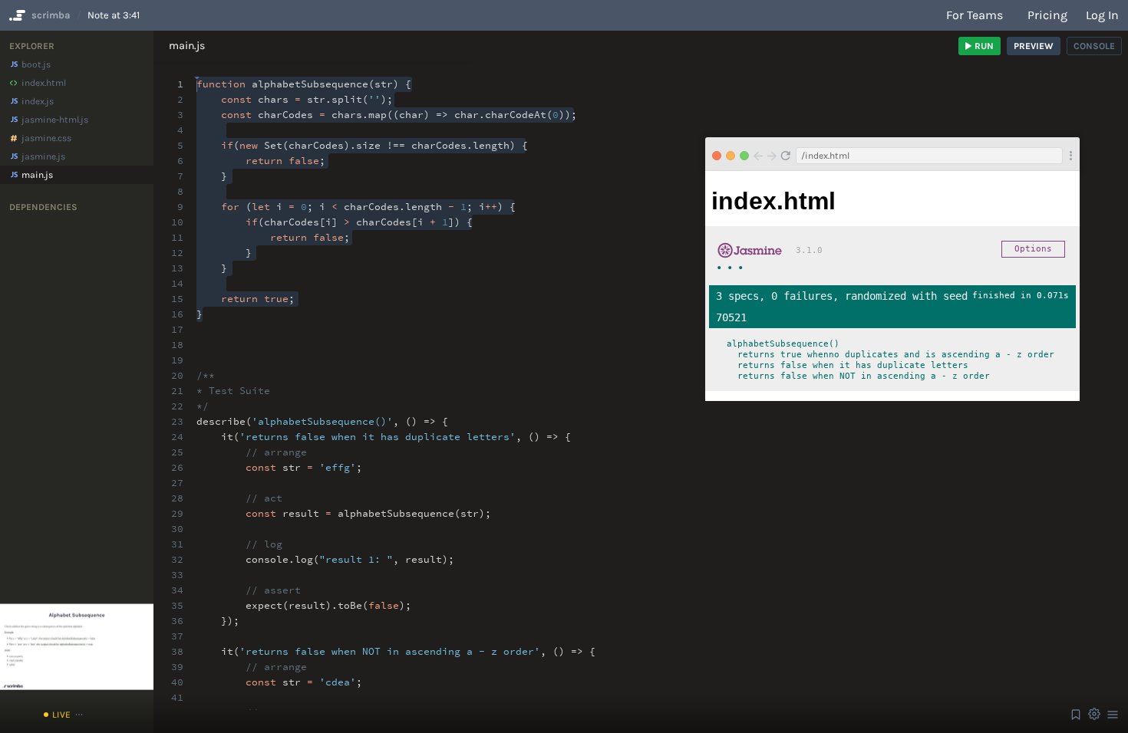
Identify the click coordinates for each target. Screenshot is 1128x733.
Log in (1102, 15)
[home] (15, 15)
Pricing (1047, 15)
